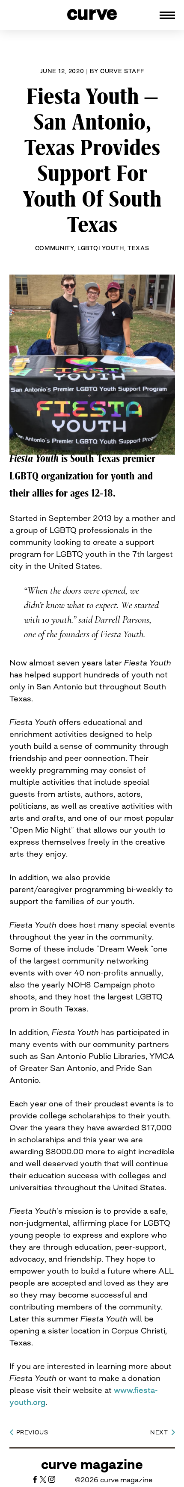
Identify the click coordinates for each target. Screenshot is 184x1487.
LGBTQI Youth (100, 248)
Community (54, 248)
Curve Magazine (92, 1464)
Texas (138, 248)
